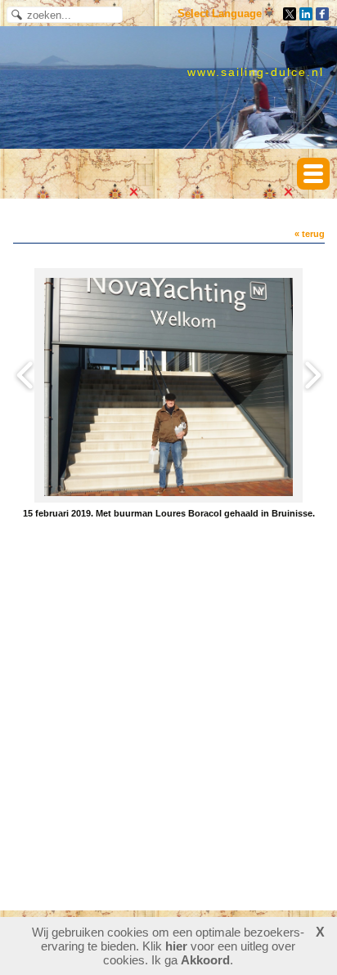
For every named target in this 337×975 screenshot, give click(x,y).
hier (176, 946)
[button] (313, 174)
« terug (309, 234)
